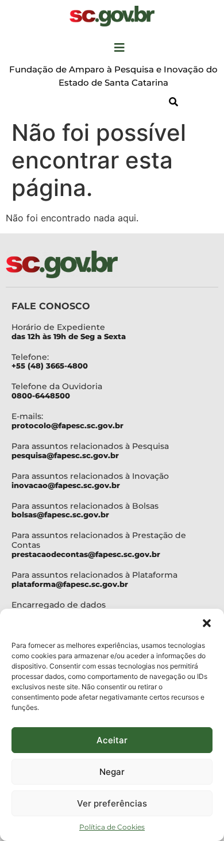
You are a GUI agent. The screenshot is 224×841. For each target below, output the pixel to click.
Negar (112, 771)
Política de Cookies (112, 827)
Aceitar (112, 740)
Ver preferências (112, 803)
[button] (207, 623)
